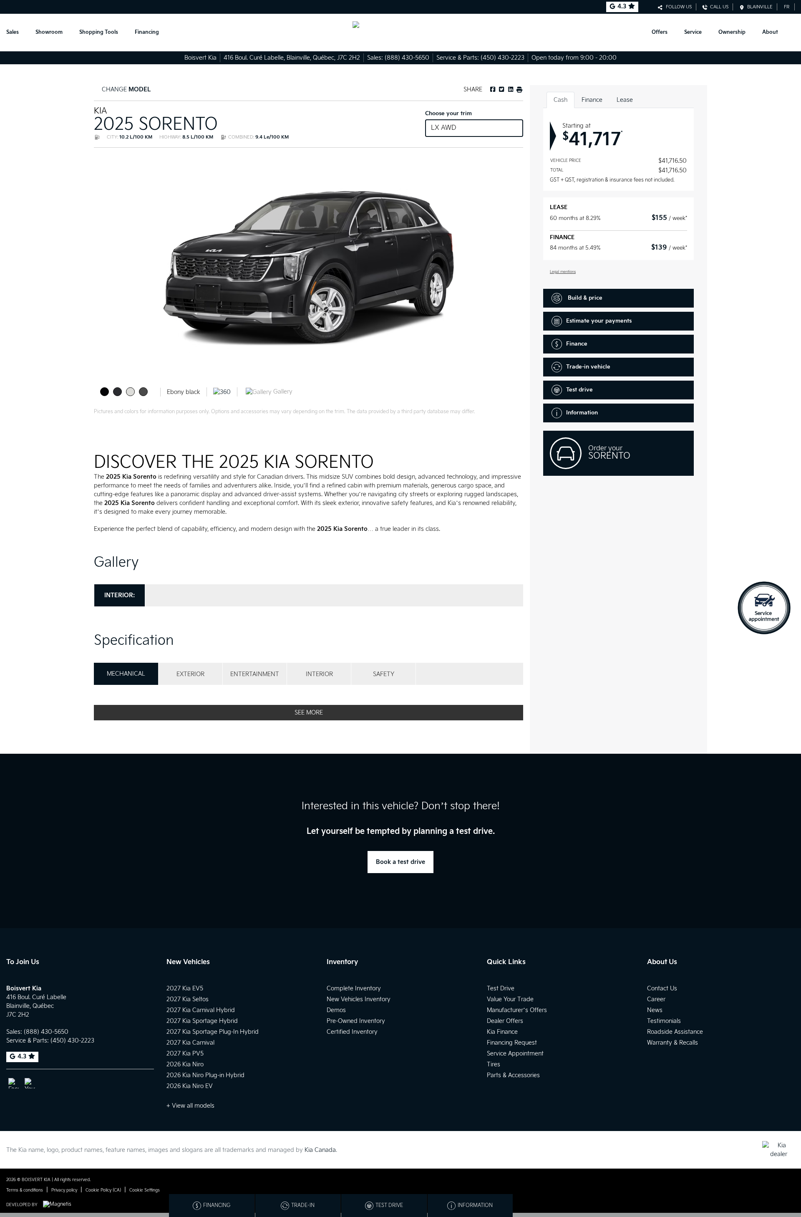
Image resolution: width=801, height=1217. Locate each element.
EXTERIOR (190, 674)
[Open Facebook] (13, 1083)
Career (656, 999)
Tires (493, 1064)
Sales (12, 32)
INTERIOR (319, 674)
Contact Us (662, 988)
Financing (147, 32)
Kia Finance (502, 1031)
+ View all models (190, 1105)
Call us (718, 7)
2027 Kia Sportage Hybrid (202, 1021)
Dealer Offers (505, 1021)
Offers (660, 32)
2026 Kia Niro (185, 1064)
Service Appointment (515, 1053)
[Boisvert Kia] (400, 32)
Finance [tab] (592, 100)
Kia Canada (320, 1150)
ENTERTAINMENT (254, 674)
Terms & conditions (24, 1190)
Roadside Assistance (675, 1031)
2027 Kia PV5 (185, 1053)
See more (309, 712)
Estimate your (599, 321)
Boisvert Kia (200, 57)
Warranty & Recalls (672, 1042)
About (770, 32)
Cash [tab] (560, 100)
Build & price (584, 298)
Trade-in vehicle (588, 367)
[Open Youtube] (30, 1083)
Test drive (579, 389)
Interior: (119, 595)
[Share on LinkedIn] (509, 89)
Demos (336, 1010)
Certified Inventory (352, 1031)
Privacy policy (64, 1190)
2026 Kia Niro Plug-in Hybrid (205, 1075)
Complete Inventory (354, 988)
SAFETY (383, 674)
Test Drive (500, 988)
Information (582, 412)
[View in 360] (222, 391)
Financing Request (512, 1042)
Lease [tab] (625, 100)
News (654, 1010)
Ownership (732, 32)
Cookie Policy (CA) (103, 1190)
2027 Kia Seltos (187, 999)
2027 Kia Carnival (190, 1042)
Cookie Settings (144, 1190)
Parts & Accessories (513, 1075)
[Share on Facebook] (492, 89)
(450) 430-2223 (502, 57)
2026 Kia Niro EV (189, 1086)
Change (125, 89)
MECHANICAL (126, 673)
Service (693, 32)
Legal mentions (563, 272)
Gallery (282, 391)
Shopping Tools (98, 32)
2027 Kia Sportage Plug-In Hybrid (212, 1031)
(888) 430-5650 (407, 57)
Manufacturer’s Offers (517, 1010)
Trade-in (303, 1205)
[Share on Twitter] (501, 89)
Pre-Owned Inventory (356, 1021)
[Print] (519, 89)
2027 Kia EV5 (184, 988)
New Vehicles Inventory (358, 999)
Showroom (49, 32)
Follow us (677, 7)
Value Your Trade (510, 999)
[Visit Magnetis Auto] (59, 1205)
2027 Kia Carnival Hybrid (200, 1010)
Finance (576, 344)
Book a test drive (400, 862)
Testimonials (664, 1021)
